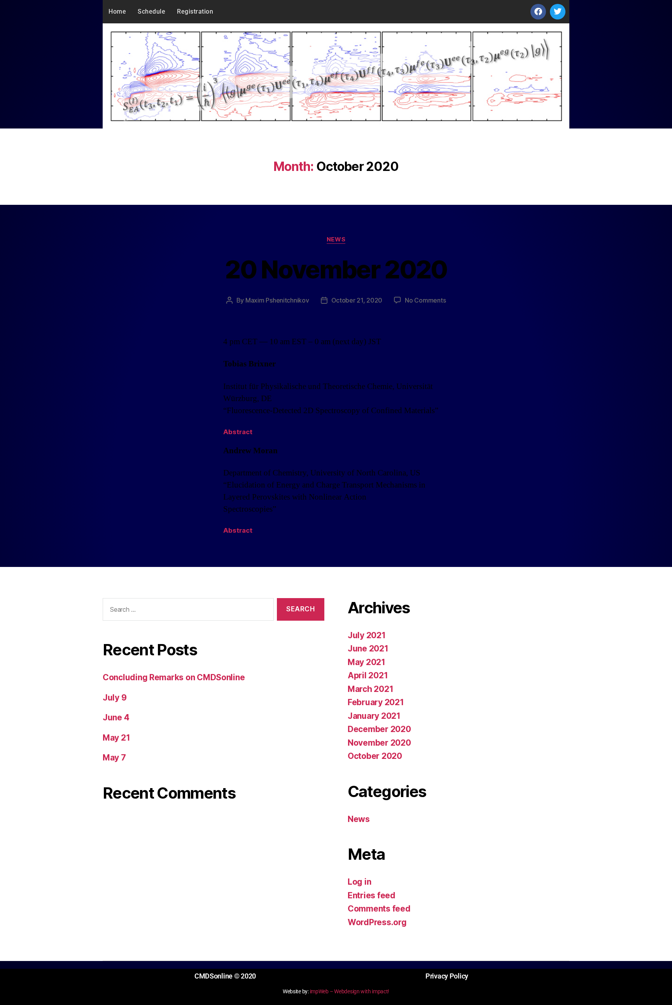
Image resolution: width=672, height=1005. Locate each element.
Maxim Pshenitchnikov (277, 300)
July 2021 (367, 635)
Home (117, 11)
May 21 (116, 738)
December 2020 (379, 729)
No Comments (425, 300)
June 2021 (368, 648)
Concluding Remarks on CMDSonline (174, 677)
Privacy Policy (446, 976)
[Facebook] (538, 11)
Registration (195, 11)
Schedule (151, 11)
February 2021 (376, 702)
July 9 (114, 697)
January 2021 (374, 716)
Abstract (237, 432)
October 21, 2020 (357, 300)
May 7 (114, 757)
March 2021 (370, 689)
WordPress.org (377, 922)
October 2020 (375, 756)
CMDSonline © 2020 (225, 976)
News (336, 239)
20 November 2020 (336, 269)
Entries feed (372, 895)
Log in (359, 882)
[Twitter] (557, 11)
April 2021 (368, 675)
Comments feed (379, 908)
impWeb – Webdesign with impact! (350, 991)
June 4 (116, 717)
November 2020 (379, 743)
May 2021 (366, 662)
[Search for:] (187, 611)
